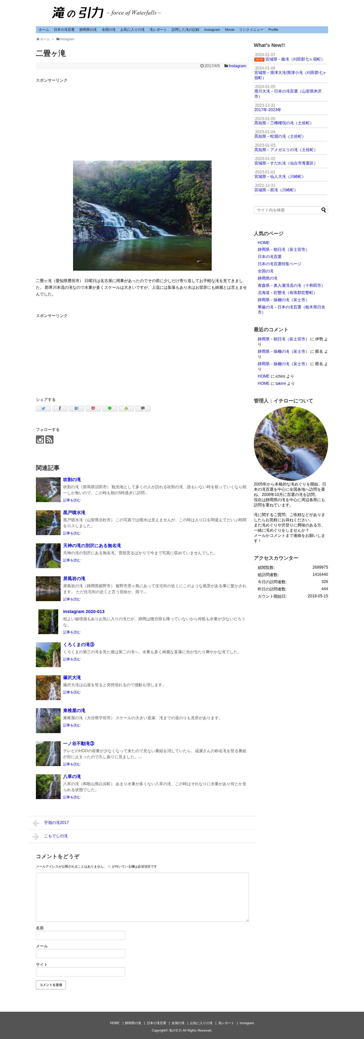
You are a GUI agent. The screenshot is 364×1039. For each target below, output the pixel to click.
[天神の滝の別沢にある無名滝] (48, 555)
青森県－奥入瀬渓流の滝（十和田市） (291, 285)
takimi (281, 383)
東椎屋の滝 (74, 710)
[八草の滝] (48, 786)
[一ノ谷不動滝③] (48, 753)
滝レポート (158, 30)
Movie (229, 30)
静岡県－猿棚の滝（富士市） (283, 300)
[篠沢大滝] (48, 687)
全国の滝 (109, 30)
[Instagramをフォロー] (40, 439)
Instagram (212, 30)
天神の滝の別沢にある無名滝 (92, 545)
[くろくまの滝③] (48, 654)
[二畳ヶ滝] (76, 408)
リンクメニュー (251, 30)
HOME (264, 243)
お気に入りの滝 (132, 30)
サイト (42, 964)
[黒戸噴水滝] (48, 522)
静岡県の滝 (88, 30)
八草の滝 (72, 776)
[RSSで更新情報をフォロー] (49, 439)
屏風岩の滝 (74, 578)
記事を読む (71, 500)
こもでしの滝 (56, 836)
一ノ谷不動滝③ (78, 743)
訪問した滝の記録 (185, 30)
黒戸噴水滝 (74, 512)
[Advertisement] (142, 118)
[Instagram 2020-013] (48, 621)
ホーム (44, 30)
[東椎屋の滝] (48, 720)
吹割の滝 (72, 479)
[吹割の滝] (48, 489)
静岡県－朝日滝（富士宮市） (283, 249)
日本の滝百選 (64, 30)
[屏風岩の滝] (48, 588)
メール (42, 946)
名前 (40, 928)
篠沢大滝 (72, 677)
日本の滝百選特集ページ (279, 264)
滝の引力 (175, 1030)
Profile (273, 30)
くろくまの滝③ (78, 644)
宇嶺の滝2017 (56, 822)
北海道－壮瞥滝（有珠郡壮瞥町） (287, 293)
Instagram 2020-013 (83, 611)
